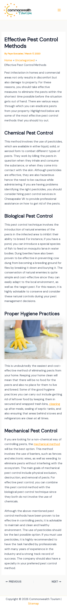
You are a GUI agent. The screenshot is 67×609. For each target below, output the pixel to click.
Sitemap (33, 603)
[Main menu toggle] (59, 10)
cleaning (54, 404)
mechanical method (47, 444)
